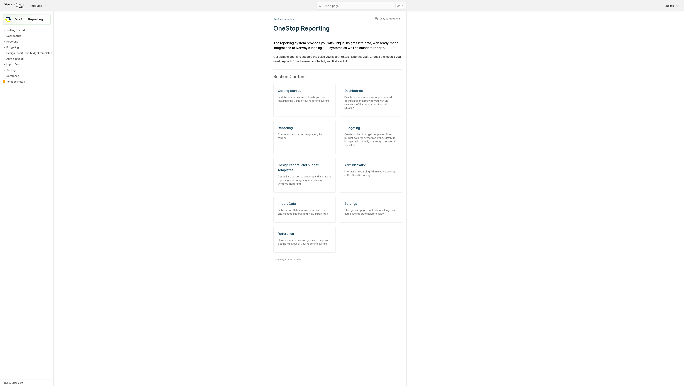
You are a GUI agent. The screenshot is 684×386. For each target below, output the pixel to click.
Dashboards (13, 35)
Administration (15, 58)
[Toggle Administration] (3, 58)
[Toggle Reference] (3, 75)
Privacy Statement (13, 382)
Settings (11, 70)
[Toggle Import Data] (3, 64)
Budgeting (12, 47)
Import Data (13, 64)
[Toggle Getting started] (3, 30)
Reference (12, 75)
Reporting (12, 41)
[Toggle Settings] (3, 70)
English (669, 5)
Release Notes (15, 81)
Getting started (15, 30)
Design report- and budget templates (29, 53)
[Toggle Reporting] (3, 41)
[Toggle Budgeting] (3, 47)
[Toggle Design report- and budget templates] (3, 53)
